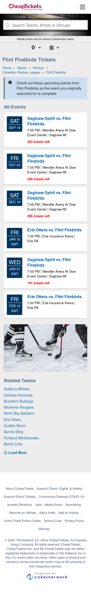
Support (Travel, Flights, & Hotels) (59, 488)
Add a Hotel (47, 512)
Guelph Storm (15, 425)
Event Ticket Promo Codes (22, 520)
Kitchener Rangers (19, 407)
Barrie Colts (13, 443)
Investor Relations (19, 504)
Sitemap (44, 528)
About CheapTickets (20, 488)
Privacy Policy (74, 520)
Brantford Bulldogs (18, 401)
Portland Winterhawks (21, 437)
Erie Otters (12, 419)
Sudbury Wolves (17, 388)
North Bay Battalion (19, 413)
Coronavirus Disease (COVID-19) (61, 496)
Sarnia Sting (13, 431)
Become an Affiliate (23, 512)
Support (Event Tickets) (20, 496)
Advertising (73, 504)
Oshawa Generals (18, 395)
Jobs (38, 504)
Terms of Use (53, 520)
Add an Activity (68, 512)
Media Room (53, 504)
